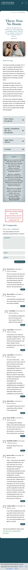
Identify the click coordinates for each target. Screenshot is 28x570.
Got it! (16, 568)
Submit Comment (19, 261)
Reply (22, 289)
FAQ (16, 213)
